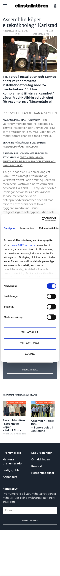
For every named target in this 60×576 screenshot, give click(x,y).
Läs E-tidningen (41, 452)
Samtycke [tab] (9, 228)
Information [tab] (27, 228)
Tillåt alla (30, 332)
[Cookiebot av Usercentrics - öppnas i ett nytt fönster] (42, 219)
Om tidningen (40, 459)
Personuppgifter (42, 472)
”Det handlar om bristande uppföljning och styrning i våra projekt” (29, 161)
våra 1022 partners (23, 245)
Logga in (55, 6)
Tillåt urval (30, 343)
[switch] (51, 296)
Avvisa (30, 354)
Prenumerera (12, 452)
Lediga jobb (11, 470)
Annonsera (10, 476)
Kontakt (36, 466)
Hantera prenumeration (13, 461)
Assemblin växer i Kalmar (20, 146)
